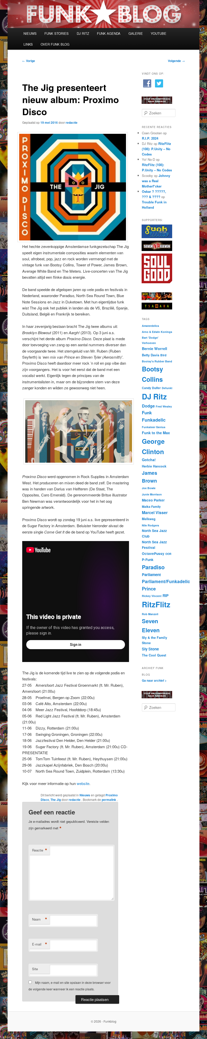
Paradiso (153, 567)
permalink (109, 799)
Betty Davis (150, 355)
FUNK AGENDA (108, 33)
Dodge (148, 406)
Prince (149, 588)
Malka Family (151, 507)
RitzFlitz (156, 604)
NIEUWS (30, 33)
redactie (71, 122)
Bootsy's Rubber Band (157, 361)
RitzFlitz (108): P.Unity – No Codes (156, 148)
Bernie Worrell (154, 348)
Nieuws (85, 795)
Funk (147, 413)
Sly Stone (150, 649)
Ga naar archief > (154, 680)
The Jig (55, 799)
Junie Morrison (152, 494)
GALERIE (135, 33)
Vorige (28, 60)
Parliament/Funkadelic (166, 581)
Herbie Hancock (154, 466)
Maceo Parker (153, 500)
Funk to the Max (156, 432)
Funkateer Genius (153, 427)
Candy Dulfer (151, 388)
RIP (166, 595)
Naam (39, 919)
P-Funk (147, 559)
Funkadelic (154, 420)
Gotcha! (149, 459)
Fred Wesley (164, 406)
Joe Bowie (149, 488)
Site (35, 968)
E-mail (39, 944)
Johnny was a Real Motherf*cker (156, 180)
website (83, 783)
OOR (168, 554)
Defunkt (167, 388)
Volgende (176, 60)
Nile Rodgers (150, 525)
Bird (163, 355)
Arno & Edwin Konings (157, 332)
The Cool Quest (154, 655)
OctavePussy (153, 553)
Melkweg (149, 519)
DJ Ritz (154, 396)
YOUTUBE (158, 33)
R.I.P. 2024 (150, 138)
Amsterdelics (150, 326)
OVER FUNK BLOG (55, 44)
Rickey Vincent (152, 596)
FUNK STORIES (56, 33)
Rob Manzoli (150, 614)
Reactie (39, 850)
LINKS (28, 44)
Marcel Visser (155, 512)
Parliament (151, 574)
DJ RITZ (83, 33)
